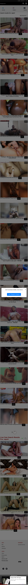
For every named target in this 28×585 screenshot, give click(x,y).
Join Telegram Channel (14, 294)
